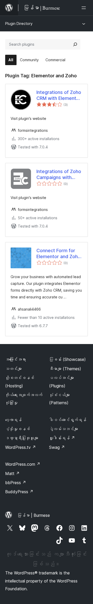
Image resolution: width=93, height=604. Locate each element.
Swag (57, 447)
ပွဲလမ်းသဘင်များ (63, 428)
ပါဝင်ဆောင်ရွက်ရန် (67, 419)
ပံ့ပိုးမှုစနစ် (17, 428)
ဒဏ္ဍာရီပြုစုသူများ (21, 438)
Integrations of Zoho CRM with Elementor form (58, 95)
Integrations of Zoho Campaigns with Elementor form (58, 175)
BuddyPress (19, 491)
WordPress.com (22, 464)
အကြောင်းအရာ (15, 359)
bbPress (15, 482)
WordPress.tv (20, 447)
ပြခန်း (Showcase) (67, 359)
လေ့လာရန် (13, 419)
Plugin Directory (19, 23)
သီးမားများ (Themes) (65, 368)
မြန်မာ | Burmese (33, 515)
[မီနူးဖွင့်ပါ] (84, 8)
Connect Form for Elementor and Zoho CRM (58, 254)
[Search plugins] (75, 44)
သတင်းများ (13, 368)
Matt (12, 473)
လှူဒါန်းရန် (62, 438)
